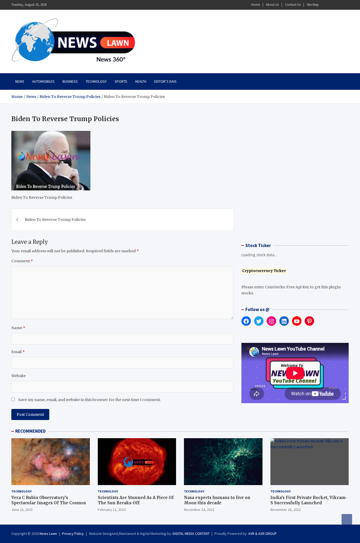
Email (18, 351)
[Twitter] (338, 5)
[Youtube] (345, 5)
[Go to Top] (347, 519)
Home (255, 4)
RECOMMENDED (30, 431)
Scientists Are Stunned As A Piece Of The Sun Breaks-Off (136, 500)
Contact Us (293, 4)
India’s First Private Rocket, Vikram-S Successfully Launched (308, 500)
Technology (96, 81)
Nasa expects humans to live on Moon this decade (217, 500)
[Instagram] (331, 5)
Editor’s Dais (165, 81)
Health (140, 81)
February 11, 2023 (112, 509)
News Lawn (48, 533)
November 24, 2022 (199, 509)
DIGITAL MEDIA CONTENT (191, 533)
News (19, 81)
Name (18, 327)
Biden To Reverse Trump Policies (55, 219)
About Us (272, 4)
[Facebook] (324, 5)
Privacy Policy (73, 533)
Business (70, 81)
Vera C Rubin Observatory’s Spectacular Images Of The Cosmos (48, 500)
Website (18, 375)
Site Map (313, 4)
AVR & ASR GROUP (262, 533)
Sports (121, 81)
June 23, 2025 (22, 509)
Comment (22, 261)
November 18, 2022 (285, 509)
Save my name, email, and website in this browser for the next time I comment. (89, 399)
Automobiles (43, 81)
